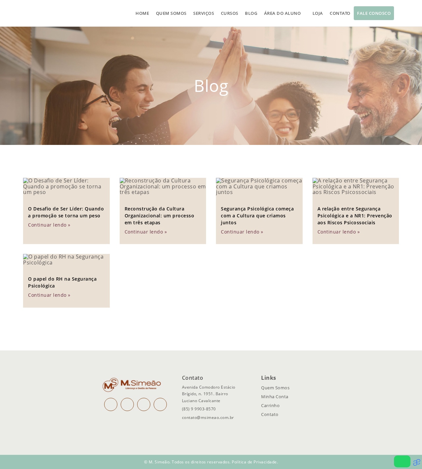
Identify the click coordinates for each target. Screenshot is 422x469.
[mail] (143, 404)
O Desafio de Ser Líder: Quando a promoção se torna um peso (66, 212)
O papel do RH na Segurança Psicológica (62, 282)
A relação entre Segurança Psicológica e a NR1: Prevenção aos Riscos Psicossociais (354, 216)
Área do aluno (282, 13)
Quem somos (171, 13)
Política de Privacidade (254, 462)
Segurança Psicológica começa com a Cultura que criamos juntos (257, 216)
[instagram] (110, 404)
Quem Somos (275, 388)
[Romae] (417, 464)
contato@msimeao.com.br (208, 417)
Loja (318, 13)
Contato (340, 13)
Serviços (203, 13)
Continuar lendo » (49, 224)
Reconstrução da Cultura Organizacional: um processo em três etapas (160, 216)
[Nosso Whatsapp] (402, 461)
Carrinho (270, 405)
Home (142, 13)
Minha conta (274, 397)
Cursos (229, 13)
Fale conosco (374, 13)
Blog (251, 13)
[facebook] (127, 404)
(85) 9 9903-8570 (199, 409)
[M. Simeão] (53, 13)
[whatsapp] (160, 404)
